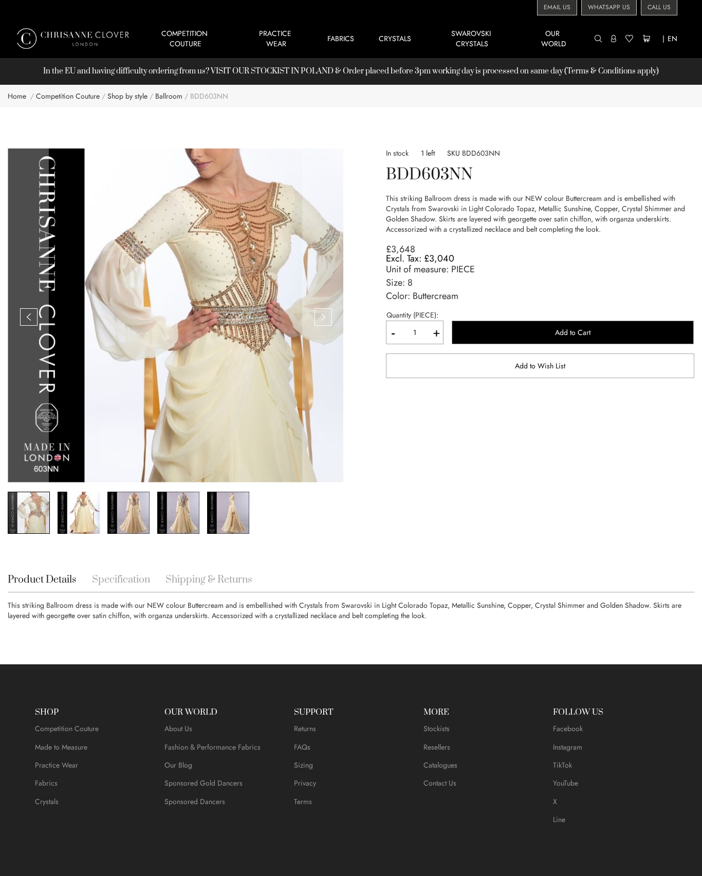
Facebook (568, 728)
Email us (557, 7)
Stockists (436, 728)
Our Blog (178, 765)
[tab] (42, 580)
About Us (178, 728)
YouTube (565, 783)
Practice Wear (56, 765)
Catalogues (440, 765)
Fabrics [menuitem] (340, 38)
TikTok (562, 765)
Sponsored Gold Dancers (203, 783)
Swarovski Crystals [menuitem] (472, 38)
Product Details (42, 579)
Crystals (47, 801)
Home (17, 96)
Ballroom (168, 96)
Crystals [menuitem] (395, 38)
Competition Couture (68, 96)
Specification (121, 579)
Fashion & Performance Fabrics (212, 747)
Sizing (303, 765)
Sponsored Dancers (194, 801)
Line (559, 819)
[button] (28, 316)
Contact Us (439, 783)
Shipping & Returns (208, 579)
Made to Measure (61, 747)
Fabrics (46, 783)
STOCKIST (270, 71)
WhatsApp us (609, 7)
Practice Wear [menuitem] (276, 38)
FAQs (302, 747)
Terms (303, 801)
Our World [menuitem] (553, 38)
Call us (659, 7)
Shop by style (127, 96)
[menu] (368, 38)
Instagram (567, 747)
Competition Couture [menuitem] (185, 38)
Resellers (436, 747)
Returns (305, 728)
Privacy (305, 783)
